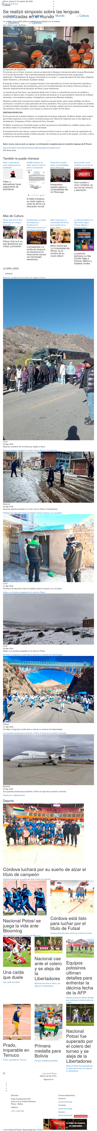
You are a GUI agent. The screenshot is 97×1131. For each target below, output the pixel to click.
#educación (7, 147)
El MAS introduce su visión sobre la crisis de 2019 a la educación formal (36, 166)
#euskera (26, 147)
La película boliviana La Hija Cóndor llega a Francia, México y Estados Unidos (83, 224)
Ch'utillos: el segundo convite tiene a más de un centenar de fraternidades (32, 654)
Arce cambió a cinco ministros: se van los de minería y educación (83, 165)
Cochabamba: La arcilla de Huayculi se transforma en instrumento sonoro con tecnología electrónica (36, 225)
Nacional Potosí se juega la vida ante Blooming (22, 935)
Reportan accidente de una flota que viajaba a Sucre (24, 277)
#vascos (33, 147)
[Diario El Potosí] (24, 4)
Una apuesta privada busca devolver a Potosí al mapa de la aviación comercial (34, 733)
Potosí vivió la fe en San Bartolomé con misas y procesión (12, 222)
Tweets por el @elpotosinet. (14, 795)
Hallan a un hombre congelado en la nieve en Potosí (24, 592)
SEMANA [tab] (8, 273)
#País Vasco (17, 147)
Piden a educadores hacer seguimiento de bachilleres (11, 165)
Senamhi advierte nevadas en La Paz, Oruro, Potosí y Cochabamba (30, 450)
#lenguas (39, 147)
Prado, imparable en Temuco (14, 1059)
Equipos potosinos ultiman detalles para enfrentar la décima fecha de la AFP (80, 1000)
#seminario (55, 147)
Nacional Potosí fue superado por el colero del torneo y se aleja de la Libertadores (79, 1068)
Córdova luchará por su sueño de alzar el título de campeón (27, 879)
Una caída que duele (11, 982)
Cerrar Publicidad (81, 1116)
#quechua (47, 147)
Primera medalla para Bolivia (46, 1060)
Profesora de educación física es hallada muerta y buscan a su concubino (32, 513)
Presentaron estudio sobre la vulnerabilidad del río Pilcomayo (59, 165)
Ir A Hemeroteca (48, 27)
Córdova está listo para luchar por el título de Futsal (71, 933)
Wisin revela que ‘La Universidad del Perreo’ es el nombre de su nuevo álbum (59, 224)
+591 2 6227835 (17, 1111)
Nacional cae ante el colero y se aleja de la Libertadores (47, 984)
